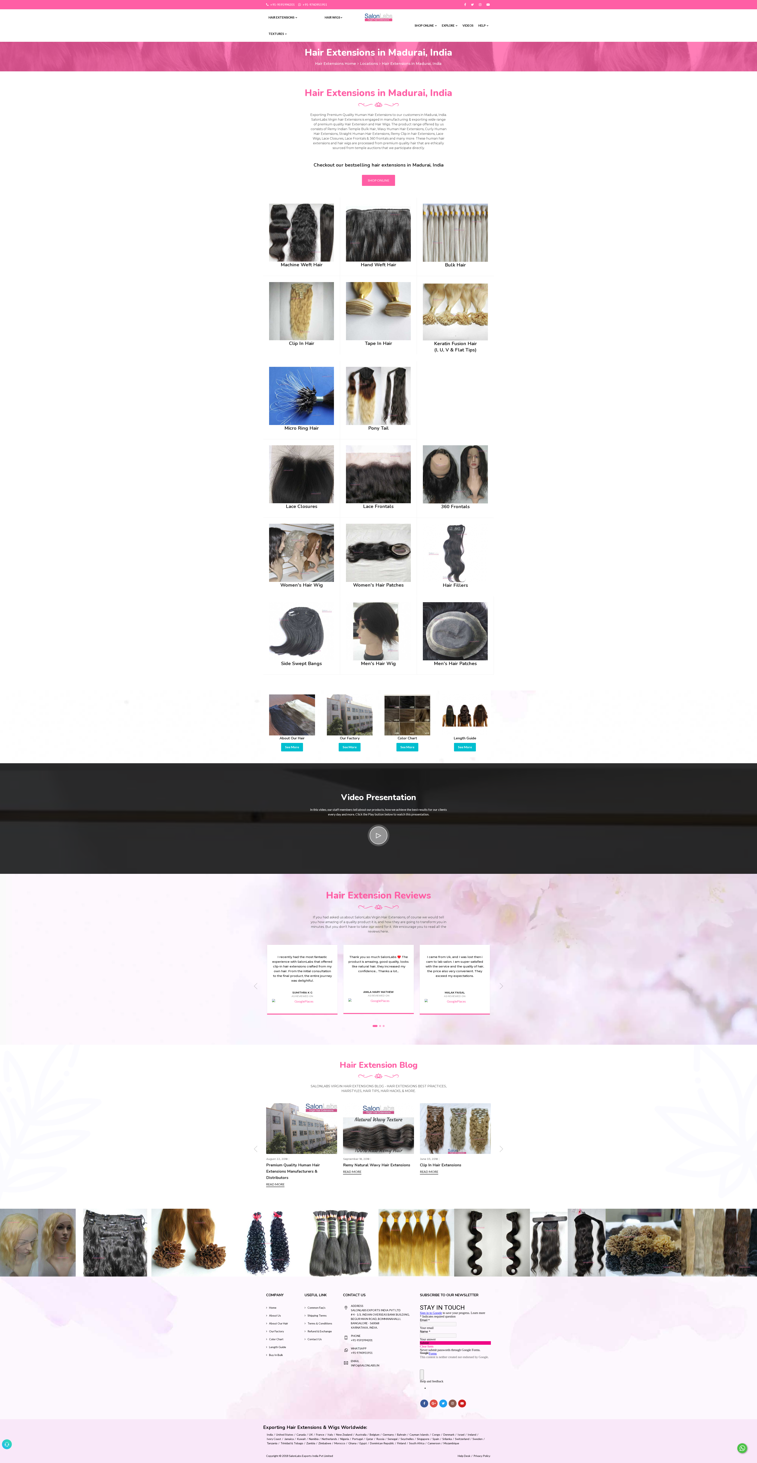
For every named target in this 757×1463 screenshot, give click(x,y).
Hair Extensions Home (335, 64)
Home (272, 1307)
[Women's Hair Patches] (378, 552)
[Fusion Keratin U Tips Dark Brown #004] (38, 1243)
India (270, 1434)
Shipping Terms (317, 1315)
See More (292, 747)
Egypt (363, 1443)
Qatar (369, 1439)
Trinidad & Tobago (292, 1443)
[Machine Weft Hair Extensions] (301, 232)
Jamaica (289, 1439)
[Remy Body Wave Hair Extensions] (340, 1243)
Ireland (472, 1434)
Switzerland (462, 1439)
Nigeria (344, 1439)
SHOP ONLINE (378, 180)
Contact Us (315, 1339)
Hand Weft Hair (378, 265)
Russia (380, 1439)
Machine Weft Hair (302, 265)
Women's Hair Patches (378, 585)
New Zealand (344, 1434)
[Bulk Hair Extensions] (455, 232)
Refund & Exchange (320, 1331)
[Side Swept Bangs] (301, 631)
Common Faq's (316, 1307)
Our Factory (276, 1331)
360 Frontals (455, 506)
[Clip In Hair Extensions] (301, 311)
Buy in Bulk (276, 1355)
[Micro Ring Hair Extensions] (301, 395)
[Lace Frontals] (378, 474)
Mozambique (451, 1443)
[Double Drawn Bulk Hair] (189, 1243)
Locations (369, 64)
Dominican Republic (382, 1443)
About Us (275, 1315)
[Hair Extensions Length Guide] (465, 714)
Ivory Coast (274, 1439)
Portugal (357, 1439)
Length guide (277, 1347)
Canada (301, 1434)
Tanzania (272, 1443)
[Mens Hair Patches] (455, 631)
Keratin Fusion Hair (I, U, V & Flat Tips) (455, 346)
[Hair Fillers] (455, 552)
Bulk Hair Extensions (362, 1165)
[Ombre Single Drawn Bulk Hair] (265, 1243)
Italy (330, 1434)
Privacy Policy (482, 1455)
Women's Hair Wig (301, 585)
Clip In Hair (301, 343)
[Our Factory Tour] (350, 714)
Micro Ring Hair (301, 428)
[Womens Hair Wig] (301, 552)
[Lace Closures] (301, 474)
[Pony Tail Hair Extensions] (378, 395)
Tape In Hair (378, 343)
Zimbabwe (324, 1443)
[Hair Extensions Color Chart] (407, 714)
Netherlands (329, 1439)
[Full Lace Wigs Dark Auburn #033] (719, 1243)
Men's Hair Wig (378, 663)
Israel (461, 1434)
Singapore (423, 1439)
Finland (401, 1443)
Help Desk (464, 1455)
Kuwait (301, 1439)
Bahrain (401, 1434)
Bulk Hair (455, 265)
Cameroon (434, 1443)
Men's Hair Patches (455, 663)
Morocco (339, 1443)
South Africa (416, 1443)
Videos (467, 25)
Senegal (392, 1439)
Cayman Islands (419, 1434)
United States (284, 1434)
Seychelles (407, 1439)
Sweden (478, 1439)
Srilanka (447, 1439)
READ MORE (275, 1171)
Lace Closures (301, 506)
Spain (436, 1439)
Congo (436, 1434)
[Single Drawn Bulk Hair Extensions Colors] (568, 1243)
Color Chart (276, 1339)
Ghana (352, 1443)
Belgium (374, 1434)
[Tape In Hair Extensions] (378, 311)
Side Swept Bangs (301, 663)
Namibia (314, 1439)
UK (311, 1434)
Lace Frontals (378, 506)
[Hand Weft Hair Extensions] (378, 232)
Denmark (448, 1434)
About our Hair (278, 1323)
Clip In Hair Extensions (287, 1165)
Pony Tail (378, 428)
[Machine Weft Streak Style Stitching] (643, 1243)
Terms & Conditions (320, 1323)
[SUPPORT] (7, 1444)
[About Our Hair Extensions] (292, 714)
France (320, 1434)
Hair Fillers (455, 585)
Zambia (310, 1443)
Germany (388, 1434)
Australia (360, 1434)
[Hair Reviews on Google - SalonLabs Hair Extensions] (302, 1001)
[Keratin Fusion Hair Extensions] (455, 311)
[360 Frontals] (455, 474)
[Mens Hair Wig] (378, 631)
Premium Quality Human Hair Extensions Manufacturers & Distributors (447, 1171)
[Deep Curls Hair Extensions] (113, 1243)
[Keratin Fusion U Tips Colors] (492, 1243)
